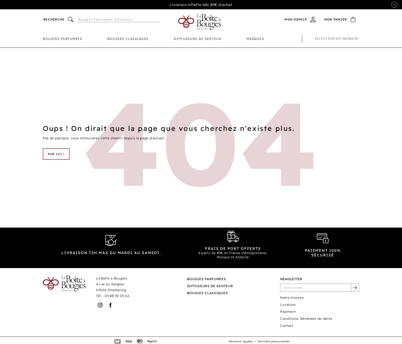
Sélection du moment (337, 39)
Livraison (287, 305)
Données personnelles (274, 341)
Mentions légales (241, 341)
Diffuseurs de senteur (197, 39)
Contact (286, 326)
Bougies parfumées (62, 39)
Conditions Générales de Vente (306, 319)
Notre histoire (292, 298)
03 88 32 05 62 (117, 296)
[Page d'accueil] (199, 22)
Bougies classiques (128, 39)
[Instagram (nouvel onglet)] (100, 305)
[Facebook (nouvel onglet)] (111, 305)
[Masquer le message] (394, 5)
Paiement (288, 312)
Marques (255, 39)
